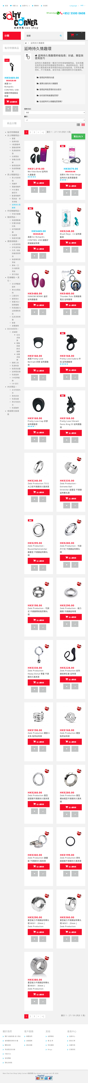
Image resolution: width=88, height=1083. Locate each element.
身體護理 (15, 326)
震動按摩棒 (16, 147)
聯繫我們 (29, 1036)
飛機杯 (14, 184)
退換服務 (29, 1041)
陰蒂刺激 (15, 141)
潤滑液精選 (12, 241)
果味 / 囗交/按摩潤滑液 (15, 268)
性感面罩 (15, 374)
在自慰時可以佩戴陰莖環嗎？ (50, 101)
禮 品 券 (50, 1041)
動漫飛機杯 (16, 196)
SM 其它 (15, 383)
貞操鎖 (14, 332)
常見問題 (8, 1058)
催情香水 (15, 299)
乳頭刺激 (15, 365)
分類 (6, 35)
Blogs (50, 1049)
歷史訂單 (72, 1041)
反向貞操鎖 (18, 337)
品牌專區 (51, 1036)
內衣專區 (11, 386)
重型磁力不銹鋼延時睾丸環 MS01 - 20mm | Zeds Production (38, 923)
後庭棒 (14, 235)
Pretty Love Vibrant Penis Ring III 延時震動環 (71, 424)
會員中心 (72, 1036)
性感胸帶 (15, 408)
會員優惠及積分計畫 (11, 1041)
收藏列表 (72, 1045)
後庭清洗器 (16, 238)
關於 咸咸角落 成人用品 (13, 1036)
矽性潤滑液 (16, 247)
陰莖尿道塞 (16, 368)
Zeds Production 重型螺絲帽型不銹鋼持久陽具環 (70, 798)
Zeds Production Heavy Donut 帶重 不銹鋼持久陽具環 (38, 673)
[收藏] (8, 109)
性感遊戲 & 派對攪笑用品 (16, 311)
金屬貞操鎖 (18, 357)
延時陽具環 (16, 371)
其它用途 (15, 274)
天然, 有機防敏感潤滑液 (16, 253)
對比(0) (77, 136)
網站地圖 (29, 1045)
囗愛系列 (15, 296)
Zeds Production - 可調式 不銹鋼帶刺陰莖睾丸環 (38, 611)
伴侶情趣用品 (13, 211)
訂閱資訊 (72, 1049)
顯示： (26, 116)
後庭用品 (11, 217)
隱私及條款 (8, 1063)
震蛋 (13, 138)
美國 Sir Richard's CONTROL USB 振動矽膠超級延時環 (11, 89)
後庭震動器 (16, 220)
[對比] (15, 109)
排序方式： (28, 109)
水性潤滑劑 (16, 244)
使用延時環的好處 (46, 77)
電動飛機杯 (16, 187)
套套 (13, 323)
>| (43, 132)
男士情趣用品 (13, 174)
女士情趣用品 (13, 135)
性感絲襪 (15, 399)
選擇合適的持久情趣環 (48, 83)
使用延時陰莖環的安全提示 (49, 89)
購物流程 (8, 1045)
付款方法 (8, 1054)
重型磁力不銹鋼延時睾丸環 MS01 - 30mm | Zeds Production (38, 985)
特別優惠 (51, 1045)
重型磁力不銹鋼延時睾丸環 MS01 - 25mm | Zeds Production (70, 923)
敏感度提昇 (16, 165)
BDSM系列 (12, 329)
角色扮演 (15, 396)
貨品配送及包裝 (10, 1049)
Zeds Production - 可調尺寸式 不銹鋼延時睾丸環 (70, 549)
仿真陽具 (15, 156)
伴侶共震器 (16, 214)
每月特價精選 (13, 132)
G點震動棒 (16, 144)
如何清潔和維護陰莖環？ (49, 95)
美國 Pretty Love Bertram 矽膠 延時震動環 (38, 361)
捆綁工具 (15, 362)
